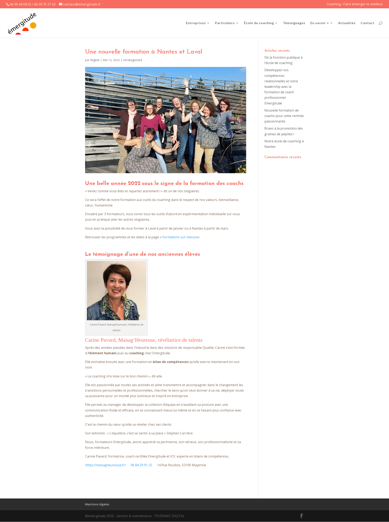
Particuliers (225, 23)
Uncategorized (132, 60)
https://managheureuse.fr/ (105, 465)
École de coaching (259, 23)
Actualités (347, 23)
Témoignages (294, 23)
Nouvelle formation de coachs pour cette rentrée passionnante (284, 116)
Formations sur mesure (180, 237)
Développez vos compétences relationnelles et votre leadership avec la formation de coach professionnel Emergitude (281, 86)
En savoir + (319, 23)
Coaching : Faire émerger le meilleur (355, 4)
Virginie (94, 60)
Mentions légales (97, 504)
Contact (367, 23)
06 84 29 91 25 (141, 465)
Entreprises (196, 23)
